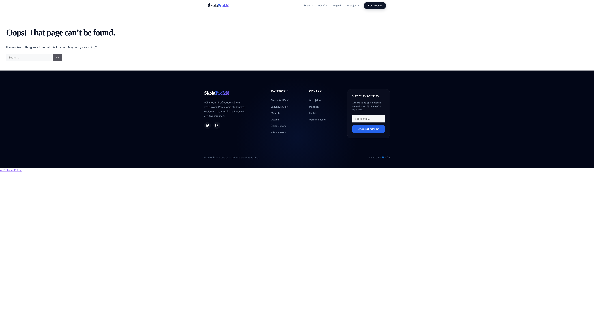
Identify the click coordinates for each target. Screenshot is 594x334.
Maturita (275, 113)
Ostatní (275, 119)
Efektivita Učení (279, 100)
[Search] (57, 57)
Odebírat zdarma (368, 129)
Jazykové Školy (279, 106)
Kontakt (313, 113)
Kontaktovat (375, 5)
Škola (218, 5)
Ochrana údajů (317, 119)
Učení (321, 5)
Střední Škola (278, 132)
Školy (307, 5)
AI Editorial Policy (11, 170)
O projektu (353, 5)
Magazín (337, 5)
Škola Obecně (278, 125)
